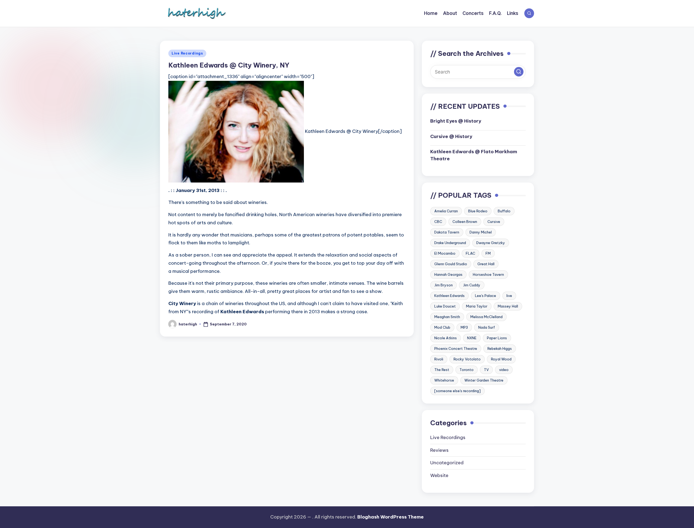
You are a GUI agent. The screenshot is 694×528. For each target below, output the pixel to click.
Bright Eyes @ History (455, 121)
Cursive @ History (451, 136)
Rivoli (438, 359)
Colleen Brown (464, 221)
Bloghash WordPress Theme (390, 517)
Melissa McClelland (486, 317)
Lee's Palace (485, 295)
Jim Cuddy (471, 285)
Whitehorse (444, 380)
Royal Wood (501, 359)
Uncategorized (447, 463)
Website (439, 475)
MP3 (464, 327)
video (504, 369)
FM (488, 253)
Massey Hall (508, 306)
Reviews (439, 450)
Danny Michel (481, 232)
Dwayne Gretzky (490, 243)
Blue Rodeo (477, 211)
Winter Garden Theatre (483, 380)
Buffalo (504, 211)
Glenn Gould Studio (450, 264)
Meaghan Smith (447, 317)
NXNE (472, 338)
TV (486, 369)
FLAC (470, 253)
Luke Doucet (445, 306)
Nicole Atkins (445, 338)
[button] (518, 71)
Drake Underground (450, 243)
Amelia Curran (446, 211)
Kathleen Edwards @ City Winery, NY (228, 65)
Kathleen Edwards (449, 295)
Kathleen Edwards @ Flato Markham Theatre (473, 155)
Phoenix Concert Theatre (455, 348)
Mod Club (442, 327)
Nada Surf (486, 327)
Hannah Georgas (448, 274)
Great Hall (485, 264)
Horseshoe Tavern (488, 274)
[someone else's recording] (457, 391)
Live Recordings (187, 53)
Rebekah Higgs (499, 348)
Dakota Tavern (446, 232)
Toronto (467, 369)
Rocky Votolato (467, 359)
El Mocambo (444, 253)
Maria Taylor (476, 306)
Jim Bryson (443, 285)
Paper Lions (497, 338)
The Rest (441, 369)
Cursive (493, 221)
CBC (438, 221)
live (509, 295)
